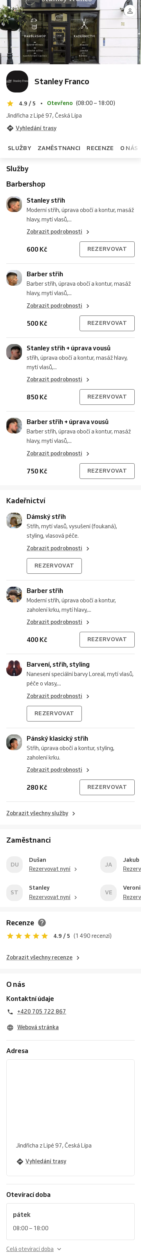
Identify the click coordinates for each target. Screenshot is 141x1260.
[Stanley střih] (14, 204)
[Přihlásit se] (130, 11)
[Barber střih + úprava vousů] (14, 425)
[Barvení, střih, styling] (14, 668)
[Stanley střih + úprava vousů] (14, 352)
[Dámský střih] (14, 520)
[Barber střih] (14, 278)
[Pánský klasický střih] (14, 742)
